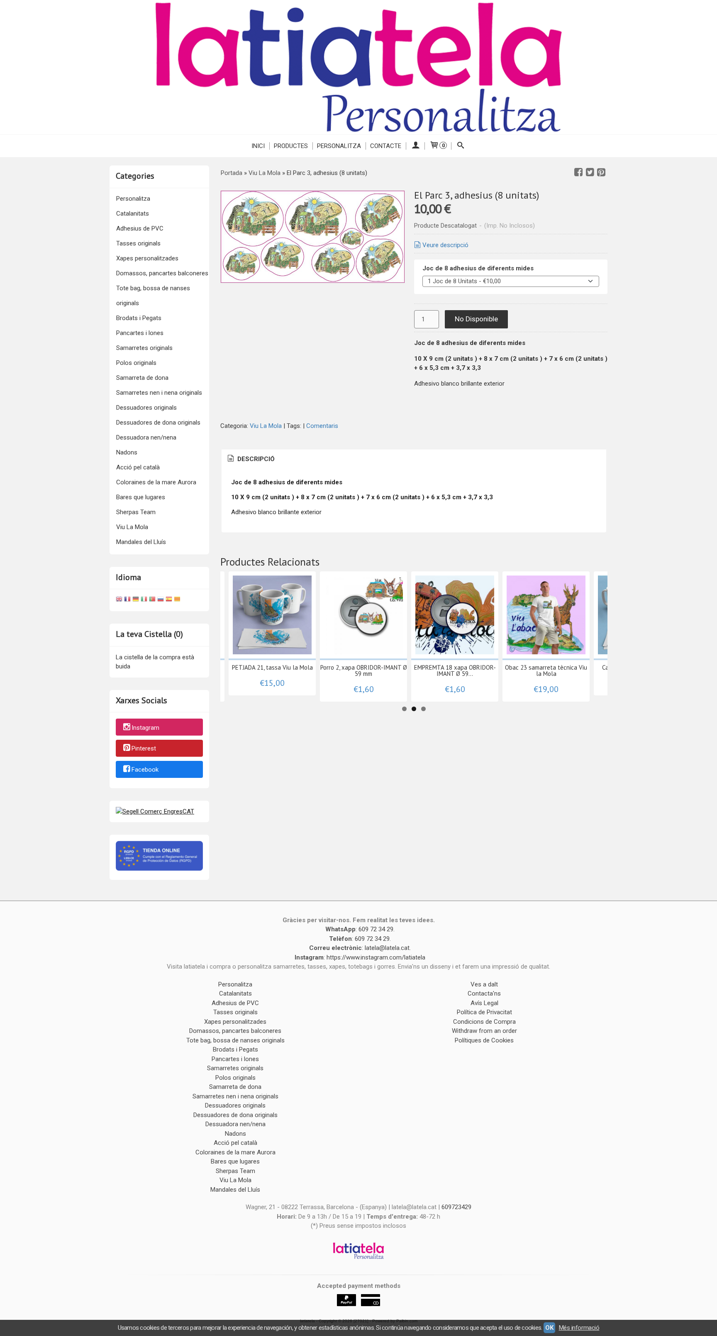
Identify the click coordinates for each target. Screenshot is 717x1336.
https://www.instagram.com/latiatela (376, 957)
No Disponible (476, 319)
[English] (119, 600)
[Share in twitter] (590, 172)
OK (549, 1327)
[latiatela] (358, 67)
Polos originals (136, 363)
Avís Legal (484, 1003)
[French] (127, 600)
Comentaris (322, 426)
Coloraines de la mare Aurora (156, 482)
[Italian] (144, 600)
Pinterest (144, 749)
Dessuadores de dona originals (158, 422)
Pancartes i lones (139, 333)
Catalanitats (132, 213)
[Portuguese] (152, 600)
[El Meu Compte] (415, 145)
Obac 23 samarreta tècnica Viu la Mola (546, 670)
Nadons (126, 452)
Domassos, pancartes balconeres (162, 273)
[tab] (250, 459)
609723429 (456, 1207)
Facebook (145, 769)
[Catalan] (178, 600)
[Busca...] (461, 145)
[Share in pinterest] (601, 172)
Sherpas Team (136, 512)
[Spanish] (169, 600)
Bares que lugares (140, 497)
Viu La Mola (132, 527)
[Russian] (160, 600)
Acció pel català (138, 467)
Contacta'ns (484, 993)
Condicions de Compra (484, 1021)
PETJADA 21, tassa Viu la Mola (272, 667)
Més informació (579, 1327)
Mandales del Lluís (141, 542)
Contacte (385, 146)
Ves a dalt (484, 984)
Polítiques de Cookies (484, 1040)
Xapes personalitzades (147, 258)
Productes (291, 146)
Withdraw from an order (484, 1031)
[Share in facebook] (578, 172)
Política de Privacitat (484, 1012)
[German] (135, 600)
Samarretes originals (144, 348)
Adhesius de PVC (139, 228)
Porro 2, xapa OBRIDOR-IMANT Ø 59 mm (363, 670)
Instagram (145, 727)
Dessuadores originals (146, 407)
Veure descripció (445, 245)
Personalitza (339, 146)
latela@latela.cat (387, 948)
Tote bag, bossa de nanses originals (153, 295)
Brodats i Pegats (138, 318)
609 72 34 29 (375, 929)
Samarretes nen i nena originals (159, 392)
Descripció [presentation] (255, 459)
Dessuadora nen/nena (146, 437)
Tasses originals (138, 243)
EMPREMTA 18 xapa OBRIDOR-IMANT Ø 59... (455, 670)
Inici (258, 146)
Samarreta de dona (142, 377)
